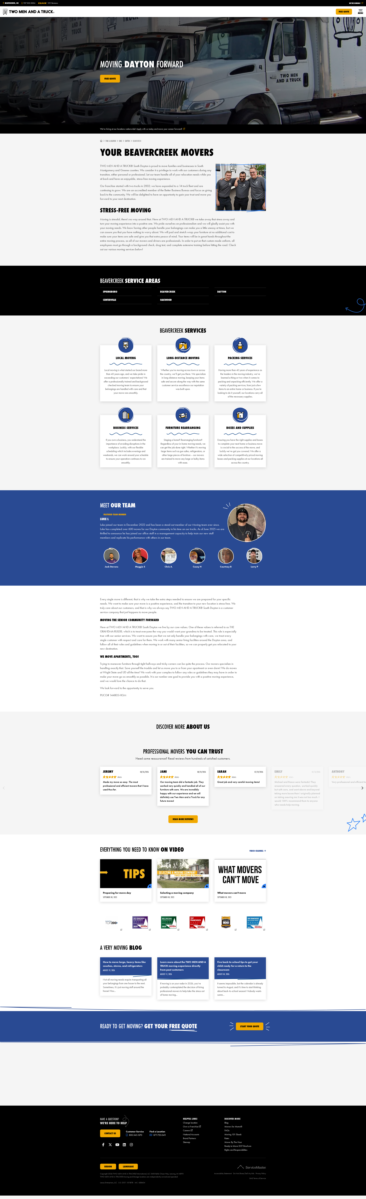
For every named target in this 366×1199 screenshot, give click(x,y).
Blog (226, 1122)
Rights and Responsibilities (235, 1150)
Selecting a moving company (177, 892)
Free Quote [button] (344, 11)
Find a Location (111, 141)
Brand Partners (189, 1138)
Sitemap (186, 1142)
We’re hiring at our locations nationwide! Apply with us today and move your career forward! (146, 129)
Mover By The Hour (233, 1142)
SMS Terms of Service (257, 1178)
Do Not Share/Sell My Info (243, 1173)
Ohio (120, 141)
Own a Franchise (192, 1126)
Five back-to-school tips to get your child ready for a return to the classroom (237, 965)
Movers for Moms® (233, 1126)
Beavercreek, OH (12, 3)
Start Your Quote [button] (249, 1026)
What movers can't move (231, 892)
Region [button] (108, 1166)
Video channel (256, 850)
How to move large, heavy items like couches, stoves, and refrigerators (124, 963)
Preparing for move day (117, 892)
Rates (226, 1138)
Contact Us (110, 1133)
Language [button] (128, 1166)
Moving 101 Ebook (232, 1134)
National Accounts (191, 1134)
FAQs (226, 1130)
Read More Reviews (183, 819)
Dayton (127, 141)
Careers (188, 1130)
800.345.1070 (135, 1135)
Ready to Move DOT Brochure (237, 1146)
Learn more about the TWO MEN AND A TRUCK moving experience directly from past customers (183, 965)
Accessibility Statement (223, 1173)
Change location (190, 1122)
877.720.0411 (159, 1135)
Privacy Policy (261, 1173)
